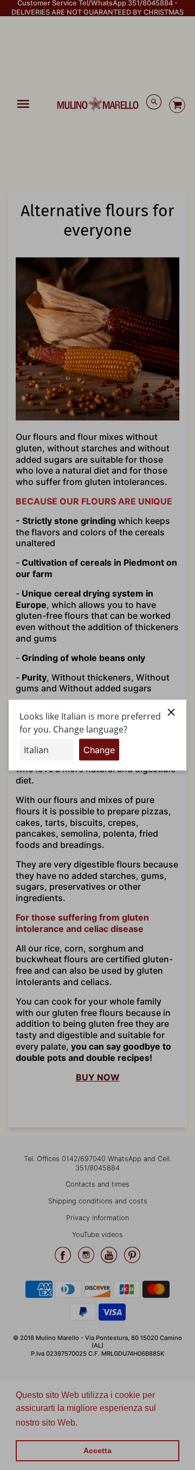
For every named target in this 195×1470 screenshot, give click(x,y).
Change (99, 749)
